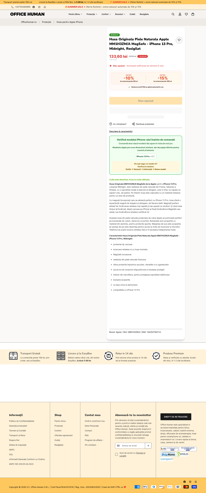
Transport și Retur (17, 435)
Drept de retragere (176, 417)
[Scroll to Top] (200, 477)
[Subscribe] (148, 446)
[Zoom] (90, 33)
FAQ (87, 435)
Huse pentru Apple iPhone (70, 22)
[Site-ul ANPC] (169, 450)
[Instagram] (39, 7)
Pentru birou (60, 421)
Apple (118, 332)
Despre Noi (14, 440)
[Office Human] (27, 14)
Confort (105, 14)
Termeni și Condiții (17, 430)
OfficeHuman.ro (29, 22)
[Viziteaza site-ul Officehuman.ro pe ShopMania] (168, 455)
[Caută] (173, 14)
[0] (193, 14)
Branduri (119, 14)
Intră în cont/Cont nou (95, 421)
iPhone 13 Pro (145, 156)
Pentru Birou (74, 14)
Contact (88, 430)
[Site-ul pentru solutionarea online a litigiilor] (188, 450)
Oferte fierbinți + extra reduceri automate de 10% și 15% (104, 6)
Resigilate (144, 14)
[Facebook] (34, 7)
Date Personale (92, 426)
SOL (11, 454)
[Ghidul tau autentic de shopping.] (166, 460)
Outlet (132, 14)
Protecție (91, 14)
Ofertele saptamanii (63, 435)
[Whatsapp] (45, 7)
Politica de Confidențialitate (21, 421)
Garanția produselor (18, 426)
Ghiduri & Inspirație (17, 445)
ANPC (12, 449)
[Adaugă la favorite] (179, 40)
